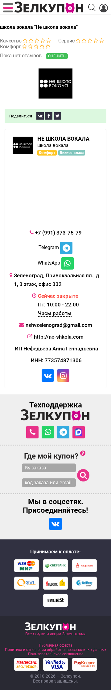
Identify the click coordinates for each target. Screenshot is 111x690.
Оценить (57, 56)
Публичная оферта (55, 645)
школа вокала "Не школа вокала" (39, 27)
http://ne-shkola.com (59, 337)
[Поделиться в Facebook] (48, 116)
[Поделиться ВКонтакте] (40, 116)
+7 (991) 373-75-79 (58, 233)
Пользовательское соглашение (55, 654)
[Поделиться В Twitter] (57, 116)
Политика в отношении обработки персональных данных (55, 650)
